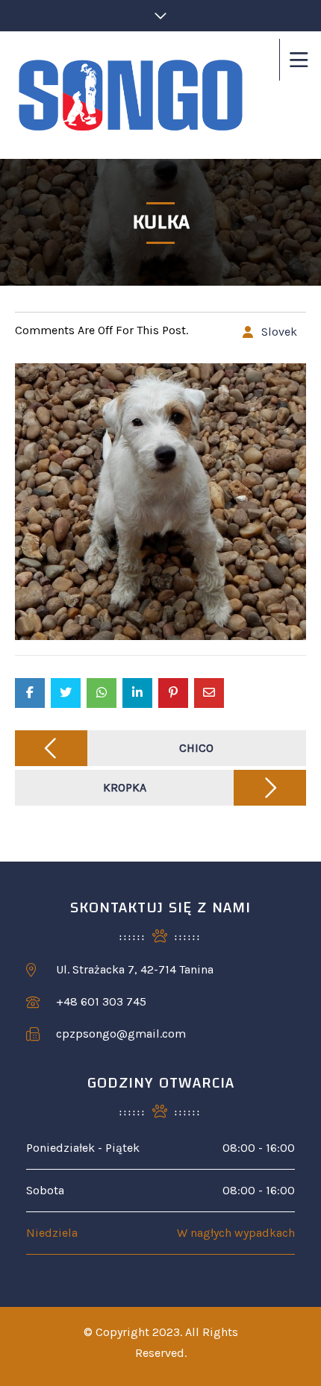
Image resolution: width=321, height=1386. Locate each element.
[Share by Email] (209, 693)
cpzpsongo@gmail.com (121, 1033)
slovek (279, 331)
